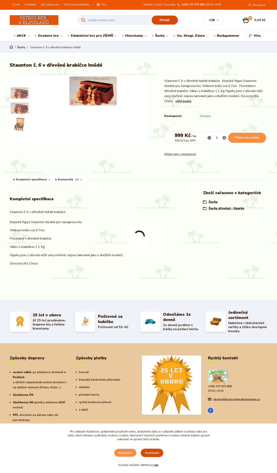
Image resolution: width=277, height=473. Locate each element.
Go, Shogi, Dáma (191, 35)
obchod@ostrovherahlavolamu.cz (236, 399)
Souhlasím (152, 453)
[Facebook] (212, 411)
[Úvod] (40, 20)
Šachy (160, 35)
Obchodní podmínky (76, 4)
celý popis (183, 101)
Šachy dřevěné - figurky (226, 208)
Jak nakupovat (50, 4)
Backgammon (228, 35)
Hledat (165, 20)
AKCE (21, 35)
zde (156, 465)
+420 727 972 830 (193, 4)
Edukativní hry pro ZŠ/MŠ (92, 35)
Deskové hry (48, 35)
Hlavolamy (134, 35)
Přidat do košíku (247, 137)
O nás (16, 4)
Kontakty (30, 4)
